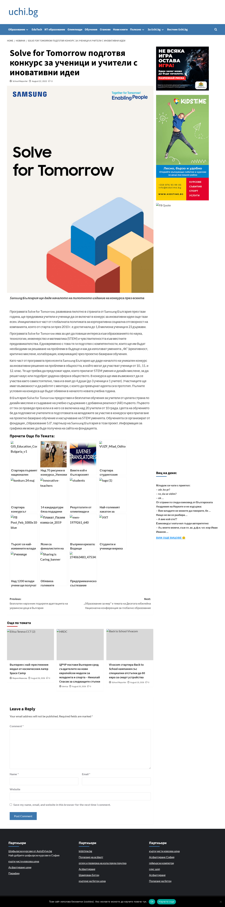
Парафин (14, 873)
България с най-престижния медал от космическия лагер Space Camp (29, 669)
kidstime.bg (85, 851)
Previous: (39, 603)
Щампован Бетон (89, 875)
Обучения (91, 29)
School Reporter (20, 81)
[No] (220, 901)
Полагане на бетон (160, 881)
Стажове (105, 29)
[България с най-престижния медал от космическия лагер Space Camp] (30, 644)
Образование (16, 29)
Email (86, 774)
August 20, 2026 (79, 686)
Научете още (166, 901)
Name (14, 774)
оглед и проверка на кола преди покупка (102, 863)
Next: (117, 603)
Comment (17, 726)
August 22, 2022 (39, 81)
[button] (216, 29)
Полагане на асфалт (91, 857)
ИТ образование (54, 29)
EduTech (37, 29)
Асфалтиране (87, 869)
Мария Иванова (19, 678)
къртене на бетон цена (92, 881)
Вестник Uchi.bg (177, 29)
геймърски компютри (161, 863)
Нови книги (120, 29)
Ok (152, 901)
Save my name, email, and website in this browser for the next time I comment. (62, 804)
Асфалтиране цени (19, 867)
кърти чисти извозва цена (23, 861)
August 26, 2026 (38, 678)
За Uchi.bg (154, 29)
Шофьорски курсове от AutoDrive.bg (30, 851)
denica (65, 686)
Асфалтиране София (161, 857)
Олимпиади (75, 29)
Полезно (135, 29)
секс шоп (154, 869)
